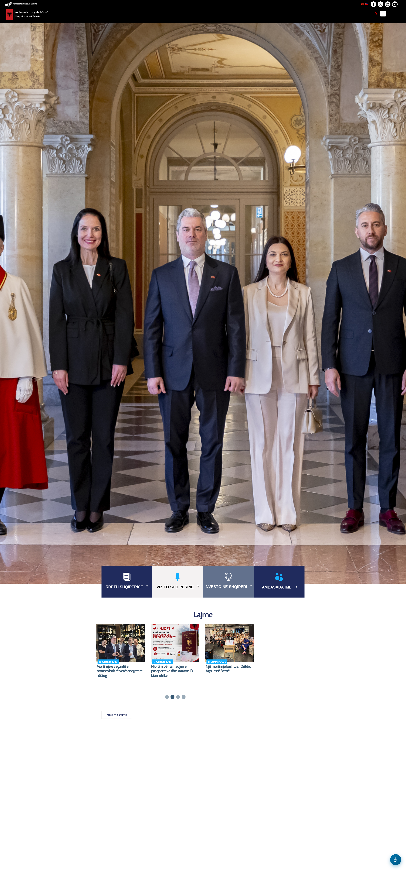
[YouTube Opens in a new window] (394, 4)
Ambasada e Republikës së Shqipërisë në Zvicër (31, 14)
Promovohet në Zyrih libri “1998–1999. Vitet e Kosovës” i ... (175, 668)
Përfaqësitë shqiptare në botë (25, 4)
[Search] (376, 13)
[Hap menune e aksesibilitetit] (395, 859)
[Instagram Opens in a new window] (387, 4)
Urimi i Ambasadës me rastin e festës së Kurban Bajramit (120, 668)
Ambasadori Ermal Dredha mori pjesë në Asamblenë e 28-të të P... (230, 671)
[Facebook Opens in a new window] (373, 4)
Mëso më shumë (117, 714)
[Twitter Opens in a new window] (380, 4)
